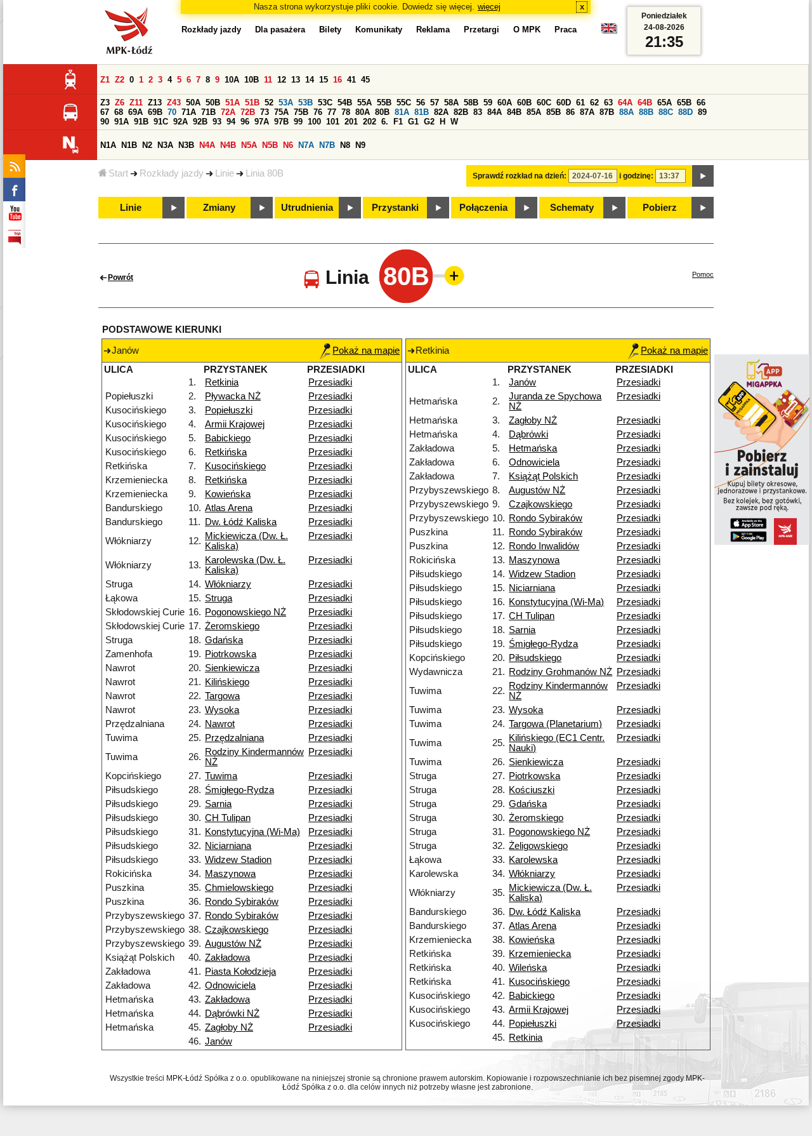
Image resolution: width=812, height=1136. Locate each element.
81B (421, 112)
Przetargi (481, 29)
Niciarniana (228, 846)
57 (434, 102)
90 (104, 121)
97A (261, 121)
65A (664, 102)
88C (665, 112)
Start (118, 173)
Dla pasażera (280, 29)
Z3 (105, 102)
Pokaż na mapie (366, 350)
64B (645, 102)
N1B (129, 145)
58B (471, 102)
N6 (288, 145)
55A (364, 102)
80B (382, 112)
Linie (224, 173)
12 (281, 79)
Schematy (572, 208)
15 (323, 79)
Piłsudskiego (535, 658)
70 (171, 112)
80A (362, 112)
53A (285, 102)
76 (317, 112)
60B (524, 102)
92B (200, 121)
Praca (565, 29)
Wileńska (528, 968)
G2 (429, 121)
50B (213, 102)
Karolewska (533, 860)
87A (587, 112)
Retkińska (226, 452)
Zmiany (219, 208)
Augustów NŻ (233, 944)
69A (135, 112)
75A (281, 112)
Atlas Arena (228, 508)
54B (344, 102)
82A (441, 112)
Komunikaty (378, 29)
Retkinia (222, 382)
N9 (360, 145)
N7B (327, 145)
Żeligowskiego (538, 846)
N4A (207, 145)
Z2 (119, 79)
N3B (186, 145)
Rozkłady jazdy (172, 173)
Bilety (330, 29)
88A (626, 112)
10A (232, 79)
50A (193, 102)
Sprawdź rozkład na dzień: (519, 175)
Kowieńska (228, 494)
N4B (228, 145)
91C (161, 121)
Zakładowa (227, 957)
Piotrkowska (230, 654)
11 (268, 79)
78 (345, 112)
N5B (270, 145)
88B (646, 112)
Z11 (136, 102)
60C (544, 102)
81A (402, 112)
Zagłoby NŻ (229, 1027)
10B (251, 79)
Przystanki (395, 208)
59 (487, 102)
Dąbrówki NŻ (232, 1013)
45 (365, 79)
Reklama (433, 29)
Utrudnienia (307, 208)
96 (244, 121)
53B (305, 102)
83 (477, 112)
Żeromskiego (232, 626)
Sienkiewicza (232, 668)
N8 (345, 145)
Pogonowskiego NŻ (245, 612)
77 (331, 112)
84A (494, 112)
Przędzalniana (234, 738)
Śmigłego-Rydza (239, 790)
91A (121, 121)
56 (420, 102)
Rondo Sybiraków (241, 902)
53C (325, 102)
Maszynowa (230, 874)
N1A (108, 145)
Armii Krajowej (235, 424)
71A (188, 112)
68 (118, 112)
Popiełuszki (228, 410)
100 (314, 121)
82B (461, 112)
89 (702, 112)
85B (553, 112)
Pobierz (660, 208)
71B (208, 112)
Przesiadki (330, 382)
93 (217, 121)
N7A (306, 145)
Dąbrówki (528, 434)
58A (451, 102)
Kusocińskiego (235, 466)
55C (403, 102)
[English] (609, 31)
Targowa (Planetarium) (555, 724)
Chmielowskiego (239, 888)
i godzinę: (636, 175)
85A (534, 112)
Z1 (105, 79)
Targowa (222, 696)
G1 (413, 121)
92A (180, 121)
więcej (489, 6)
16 (337, 79)
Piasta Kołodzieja (240, 971)
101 (332, 121)
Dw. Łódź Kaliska (241, 522)
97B (281, 121)
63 (608, 102)
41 (351, 79)
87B (606, 112)
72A (228, 112)
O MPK (526, 29)
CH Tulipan (228, 818)
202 (369, 121)
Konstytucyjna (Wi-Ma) (252, 832)
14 (309, 79)
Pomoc (703, 274)
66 (701, 102)
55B (384, 102)
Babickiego (228, 438)
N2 (147, 145)
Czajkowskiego (236, 930)
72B (247, 112)
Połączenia (483, 208)
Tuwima (221, 776)
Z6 (119, 102)
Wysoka (222, 710)
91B (141, 121)
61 (580, 102)
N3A (165, 145)
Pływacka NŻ (233, 396)
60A (504, 102)
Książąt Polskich (543, 476)
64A (625, 102)
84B (514, 112)
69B (155, 112)
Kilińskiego (227, 682)
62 (594, 102)
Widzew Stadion (238, 860)
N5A (249, 145)
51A (232, 102)
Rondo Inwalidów (544, 546)
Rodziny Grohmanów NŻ (560, 672)
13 (295, 79)
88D (685, 112)
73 (264, 112)
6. (384, 121)
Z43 (174, 102)
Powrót (120, 277)
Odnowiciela (230, 985)
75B (301, 112)
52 (269, 102)
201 (351, 121)
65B (684, 102)
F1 (398, 121)
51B (252, 102)
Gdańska (224, 640)
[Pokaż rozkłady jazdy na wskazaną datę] (703, 176)
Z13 (155, 102)
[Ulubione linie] (450, 275)
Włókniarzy (228, 584)
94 (230, 121)
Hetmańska (533, 448)
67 (104, 112)
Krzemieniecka (540, 954)
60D (563, 102)
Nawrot (220, 724)
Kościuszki (531, 790)
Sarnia (218, 804)
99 (298, 121)
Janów (218, 1041)
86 (570, 112)
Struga (218, 598)
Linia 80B (265, 173)
